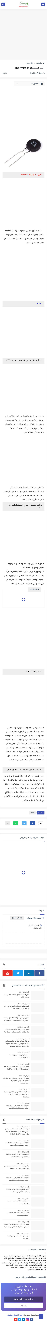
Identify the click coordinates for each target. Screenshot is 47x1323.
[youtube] (8, 973)
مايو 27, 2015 (23, 992)
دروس (28, 63)
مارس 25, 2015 (23, 1103)
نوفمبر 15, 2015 (22, 1027)
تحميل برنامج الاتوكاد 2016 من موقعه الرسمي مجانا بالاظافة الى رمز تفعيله (16, 1019)
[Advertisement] (23, 34)
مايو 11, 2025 (23, 1089)
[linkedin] (29, 973)
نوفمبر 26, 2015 (22, 1210)
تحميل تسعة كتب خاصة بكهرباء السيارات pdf (18, 1202)
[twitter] (18, 973)
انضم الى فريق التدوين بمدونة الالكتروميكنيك (19, 1056)
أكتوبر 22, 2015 (23, 1015)
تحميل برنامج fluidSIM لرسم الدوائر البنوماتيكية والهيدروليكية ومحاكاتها (16, 1031)
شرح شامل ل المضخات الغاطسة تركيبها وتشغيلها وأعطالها (17, 1144)
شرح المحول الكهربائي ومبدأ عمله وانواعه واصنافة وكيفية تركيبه (17, 1107)
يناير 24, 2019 (23, 1076)
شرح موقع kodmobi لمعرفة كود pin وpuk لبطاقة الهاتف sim (16, 1008)
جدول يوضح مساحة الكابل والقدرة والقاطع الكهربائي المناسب (17, 1191)
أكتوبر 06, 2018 (23, 1152)
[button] (32, 823)
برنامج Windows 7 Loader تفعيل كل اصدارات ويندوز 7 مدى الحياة (16, 1167)
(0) (4, 73)
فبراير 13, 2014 (23, 1004)
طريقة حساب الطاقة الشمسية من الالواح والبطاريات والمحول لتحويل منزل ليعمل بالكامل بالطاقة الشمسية (17, 1044)
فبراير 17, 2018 (23, 1052)
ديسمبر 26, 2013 (22, 1234)
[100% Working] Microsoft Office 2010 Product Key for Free (17, 1156)
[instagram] (27, 1319)
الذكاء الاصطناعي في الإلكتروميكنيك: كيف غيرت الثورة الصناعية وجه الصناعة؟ (16, 1094)
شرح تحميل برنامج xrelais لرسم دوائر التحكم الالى (16, 996)
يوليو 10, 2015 (23, 1140)
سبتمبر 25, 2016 (22, 1039)
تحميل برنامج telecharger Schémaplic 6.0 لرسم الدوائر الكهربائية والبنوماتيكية (16, 1081)
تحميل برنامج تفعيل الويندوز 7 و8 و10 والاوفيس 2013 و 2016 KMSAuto (16, 1068)
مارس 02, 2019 (23, 1064)
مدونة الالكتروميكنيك (14, 1315)
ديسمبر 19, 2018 (22, 1164)
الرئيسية (39, 63)
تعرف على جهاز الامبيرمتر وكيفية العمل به (18, 1237)
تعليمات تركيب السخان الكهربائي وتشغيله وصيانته (17, 1214)
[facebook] (39, 973)
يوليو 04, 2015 (23, 1187)
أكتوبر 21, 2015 (23, 1199)
